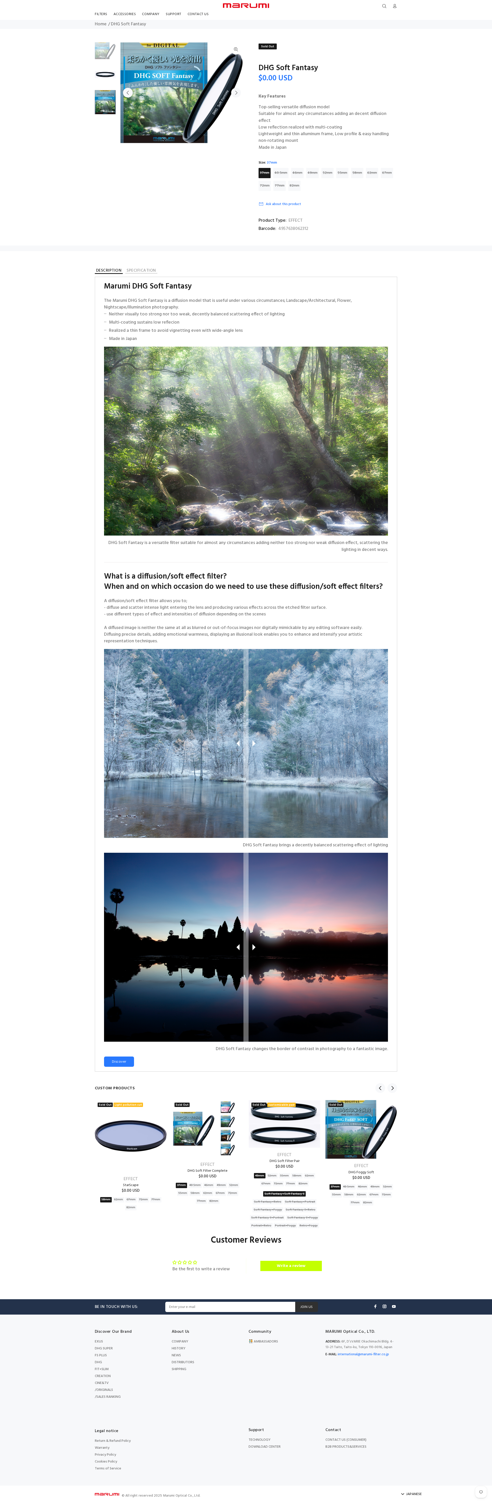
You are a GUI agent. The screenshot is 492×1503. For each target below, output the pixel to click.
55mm (342, 173)
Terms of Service (108, 1469)
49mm (312, 173)
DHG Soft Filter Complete (208, 1171)
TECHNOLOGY (260, 1440)
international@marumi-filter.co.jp (363, 1354)
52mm (327, 173)
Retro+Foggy (309, 1225)
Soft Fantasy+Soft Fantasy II (284, 1194)
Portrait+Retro (261, 1225)
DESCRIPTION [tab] (108, 271)
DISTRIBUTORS (183, 1362)
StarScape (131, 1185)
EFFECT (296, 220)
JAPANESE (414, 1494)
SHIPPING (179, 1369)
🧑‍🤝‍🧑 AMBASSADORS (263, 1342)
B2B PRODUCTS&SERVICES (345, 1447)
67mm (387, 173)
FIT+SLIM (102, 1369)
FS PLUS (101, 1355)
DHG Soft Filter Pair (285, 1161)
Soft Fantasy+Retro (267, 1201)
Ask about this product (283, 204)
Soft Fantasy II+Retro (300, 1209)
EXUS (99, 1342)
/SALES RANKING (108, 1397)
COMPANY (180, 1342)
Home (101, 24)
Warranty (102, 1448)
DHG (98, 1362)
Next (236, 93)
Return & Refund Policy (113, 1441)
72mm (265, 186)
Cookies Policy (106, 1462)
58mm (357, 173)
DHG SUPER (104, 1348)
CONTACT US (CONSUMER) (345, 1440)
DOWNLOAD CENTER (265, 1447)
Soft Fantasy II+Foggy (302, 1217)
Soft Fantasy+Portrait (300, 1201)
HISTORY (179, 1348)
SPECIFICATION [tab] (141, 271)
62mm (372, 173)
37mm (264, 173)
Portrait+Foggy (285, 1225)
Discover (119, 1062)
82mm (294, 186)
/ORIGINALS (104, 1390)
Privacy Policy (105, 1455)
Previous (128, 93)
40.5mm (280, 173)
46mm (297, 173)
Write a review (291, 1266)
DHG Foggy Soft (361, 1172)
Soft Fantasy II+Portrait (267, 1217)
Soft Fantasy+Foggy (268, 1209)
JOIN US (306, 1307)
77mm (279, 186)
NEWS (176, 1355)
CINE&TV (102, 1383)
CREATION (103, 1376)
